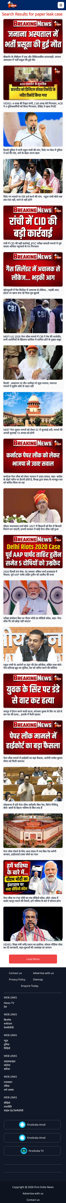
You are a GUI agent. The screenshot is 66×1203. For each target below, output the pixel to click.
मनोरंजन (8, 1023)
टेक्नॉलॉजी (9, 1027)
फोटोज (7, 1065)
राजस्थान (8, 1082)
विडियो (7, 1048)
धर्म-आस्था (9, 1089)
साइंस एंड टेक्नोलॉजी (13, 1110)
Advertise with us (43, 973)
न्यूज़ (6, 1040)
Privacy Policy (17, 979)
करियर (7, 1069)
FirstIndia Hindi (36, 1124)
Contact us (15, 973)
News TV (9, 1003)
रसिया (6, 1086)
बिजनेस (7, 1020)
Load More (33, 959)
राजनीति (8, 1106)
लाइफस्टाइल (9, 1061)
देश (5, 1006)
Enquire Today (29, 986)
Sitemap (38, 979)
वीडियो (7, 1103)
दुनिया (6, 1044)
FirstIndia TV (36, 1151)
